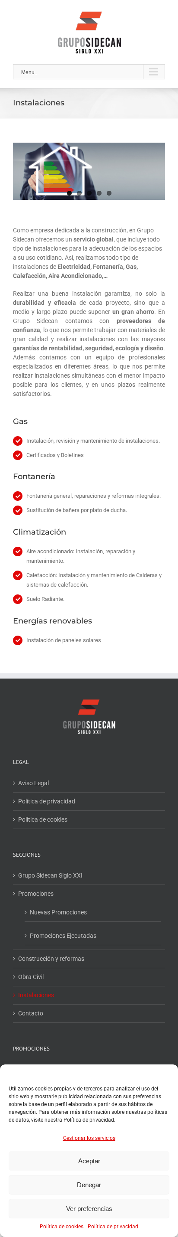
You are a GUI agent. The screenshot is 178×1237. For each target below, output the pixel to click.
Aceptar (89, 1161)
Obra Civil (31, 976)
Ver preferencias (89, 1208)
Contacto (30, 1013)
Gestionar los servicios (89, 1138)
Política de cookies (61, 1227)
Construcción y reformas (51, 958)
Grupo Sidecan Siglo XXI (50, 875)
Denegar (89, 1184)
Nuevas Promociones (58, 912)
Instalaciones (36, 995)
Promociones (36, 893)
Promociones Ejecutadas (63, 935)
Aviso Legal (33, 783)
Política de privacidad (113, 1227)
